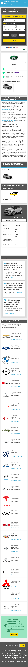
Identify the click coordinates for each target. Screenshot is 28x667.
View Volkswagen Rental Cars (17, 456)
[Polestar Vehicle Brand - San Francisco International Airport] (6, 596)
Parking (4, 650)
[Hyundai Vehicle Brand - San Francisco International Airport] (6, 465)
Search (14, 40)
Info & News (13, 650)
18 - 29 (5, 35)
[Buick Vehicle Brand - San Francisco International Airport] (6, 489)
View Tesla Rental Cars (15, 504)
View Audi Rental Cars (15, 516)
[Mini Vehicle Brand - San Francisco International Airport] (6, 548)
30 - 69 (14, 35)
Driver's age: (5, 32)
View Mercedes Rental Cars (16, 398)
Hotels (8, 650)
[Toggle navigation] (25, 3)
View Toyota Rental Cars (16, 386)
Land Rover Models (11, 69)
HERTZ (19, 129)
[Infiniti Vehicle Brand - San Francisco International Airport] (6, 560)
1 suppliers (16, 72)
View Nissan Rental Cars (16, 374)
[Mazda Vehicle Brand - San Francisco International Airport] (6, 477)
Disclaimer (20, 650)
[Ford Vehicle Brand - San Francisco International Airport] (6, 348)
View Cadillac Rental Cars (16, 539)
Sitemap (14, 651)
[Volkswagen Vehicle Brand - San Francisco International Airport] (6, 454)
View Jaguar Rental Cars (16, 610)
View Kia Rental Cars (15, 421)
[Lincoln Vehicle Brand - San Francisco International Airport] (6, 572)
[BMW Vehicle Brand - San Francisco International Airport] (6, 360)
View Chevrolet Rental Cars (16, 339)
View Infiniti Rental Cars (16, 563)
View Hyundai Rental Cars (16, 468)
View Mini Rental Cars (15, 551)
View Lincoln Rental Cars (16, 574)
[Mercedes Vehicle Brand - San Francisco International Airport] (6, 395)
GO (23, 645)
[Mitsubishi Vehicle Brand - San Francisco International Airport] (6, 584)
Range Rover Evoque (10, 313)
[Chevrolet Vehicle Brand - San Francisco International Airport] (6, 336)
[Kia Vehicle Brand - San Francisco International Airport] (6, 418)
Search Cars (14, 634)
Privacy (25, 650)
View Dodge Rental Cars (16, 409)
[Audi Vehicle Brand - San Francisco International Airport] (6, 513)
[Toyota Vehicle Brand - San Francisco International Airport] (6, 383)
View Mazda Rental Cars (16, 480)
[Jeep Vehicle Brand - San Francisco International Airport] (6, 430)
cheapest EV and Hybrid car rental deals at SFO (15, 629)
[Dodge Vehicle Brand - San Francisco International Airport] (6, 406)
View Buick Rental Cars (15, 492)
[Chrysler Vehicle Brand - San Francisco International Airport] (6, 442)
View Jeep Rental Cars (15, 433)
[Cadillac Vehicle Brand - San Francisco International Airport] (6, 536)
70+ (22, 35)
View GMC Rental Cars (15, 527)
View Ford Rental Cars (15, 351)
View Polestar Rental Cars (16, 598)
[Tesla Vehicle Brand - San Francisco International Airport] (6, 501)
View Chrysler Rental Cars (16, 445)
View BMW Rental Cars (15, 362)
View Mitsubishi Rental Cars (16, 586)
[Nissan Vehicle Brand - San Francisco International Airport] (6, 371)
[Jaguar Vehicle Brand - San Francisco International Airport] (6, 607)
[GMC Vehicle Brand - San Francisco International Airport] (6, 525)
